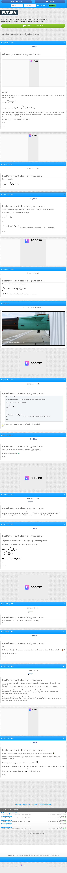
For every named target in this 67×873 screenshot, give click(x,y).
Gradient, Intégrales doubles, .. (10, 813)
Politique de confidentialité (43, 855)
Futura (10, 855)
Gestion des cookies (29, 855)
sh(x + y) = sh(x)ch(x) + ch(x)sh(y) (41, 804)
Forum (6, 19)
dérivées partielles (6, 827)
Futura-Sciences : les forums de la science (22, 19)
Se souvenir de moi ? (43, 5)
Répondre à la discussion (33, 26)
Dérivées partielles (6, 816)
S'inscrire (50, 2)
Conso (21, 855)
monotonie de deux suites (23, 804)
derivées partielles (6, 820)
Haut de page (55, 855)
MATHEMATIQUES (42, 19)
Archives (15, 855)
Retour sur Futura (16, 1)
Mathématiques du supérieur (9, 21)
